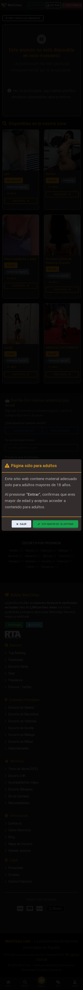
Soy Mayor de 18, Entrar (57, 524)
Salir (23, 524)
